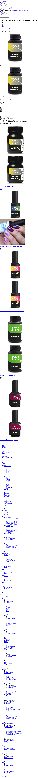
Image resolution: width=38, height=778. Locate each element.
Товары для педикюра (8, 503)
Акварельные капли (7, 466)
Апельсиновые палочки (8, 565)
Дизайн (3, 575)
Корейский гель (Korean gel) (11, 547)
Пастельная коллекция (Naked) (11, 521)
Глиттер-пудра (6, 576)
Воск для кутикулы (7, 588)
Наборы (5, 573)
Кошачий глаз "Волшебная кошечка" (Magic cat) (14, 529)
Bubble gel (8, 477)
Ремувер (5, 775)
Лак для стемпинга (7, 495)
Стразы (5, 579)
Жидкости (6, 555)
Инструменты (6, 493)
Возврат (3, 453)
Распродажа (4, 465)
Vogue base (8, 473)
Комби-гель (6, 642)
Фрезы (7, 507)
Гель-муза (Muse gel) (9, 487)
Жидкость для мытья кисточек (11, 732)
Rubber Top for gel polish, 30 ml (8, 375)
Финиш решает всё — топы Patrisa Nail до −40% (20, 0)
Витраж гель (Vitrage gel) (10, 542)
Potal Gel (7, 484)
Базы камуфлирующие (8, 512)
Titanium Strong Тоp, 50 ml (7, 186)
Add (1, 100)
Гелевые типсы (6, 492)
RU (1, 2)
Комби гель (6, 550)
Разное (5, 497)
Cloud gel (7, 481)
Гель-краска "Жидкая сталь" (9, 580)
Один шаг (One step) (9, 534)
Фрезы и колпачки (7, 652)
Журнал (3, 446)
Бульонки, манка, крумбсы (8, 758)
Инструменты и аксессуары (7, 737)
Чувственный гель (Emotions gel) (11, 545)
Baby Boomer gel (9, 478)
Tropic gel (8, 488)
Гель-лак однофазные (8, 533)
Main (3, 24)
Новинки (4, 462)
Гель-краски (6, 489)
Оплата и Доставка (5, 452)
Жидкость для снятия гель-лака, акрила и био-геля (14, 557)
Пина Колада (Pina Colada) (10, 523)
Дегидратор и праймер (8, 554)
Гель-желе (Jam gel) (9, 540)
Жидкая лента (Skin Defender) (9, 572)
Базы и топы (4, 510)
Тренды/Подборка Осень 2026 (7, 461)
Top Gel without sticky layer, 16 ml (9, 440)
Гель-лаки (4, 516)
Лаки (3, 569)
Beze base (8, 469)
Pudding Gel (8, 485)
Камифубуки (6, 578)
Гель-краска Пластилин (10, 491)
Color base (8, 468)
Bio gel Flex (8, 480)
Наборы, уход (6, 584)
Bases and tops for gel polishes (7, 28)
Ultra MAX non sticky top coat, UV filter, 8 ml (12, 311)
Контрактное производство (7, 457)
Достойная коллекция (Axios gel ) (12, 518)
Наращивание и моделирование (7, 535)
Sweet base (8, 613)
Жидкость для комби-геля (10, 560)
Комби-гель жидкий (9, 498)
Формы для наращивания (8, 505)
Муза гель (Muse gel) (9, 544)
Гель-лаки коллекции (7, 517)
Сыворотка (6, 589)
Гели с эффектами (7, 543)
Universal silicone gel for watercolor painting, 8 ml (13, 246)
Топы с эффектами (7, 514)
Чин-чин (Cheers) (9, 532)
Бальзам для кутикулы (8, 587)
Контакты (4, 447)
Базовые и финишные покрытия (9, 749)
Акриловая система (7, 536)
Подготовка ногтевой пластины (7, 553)
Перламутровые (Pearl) (10, 531)
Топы (5, 504)
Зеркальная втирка (7, 577)
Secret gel (7, 486)
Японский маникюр (5, 592)
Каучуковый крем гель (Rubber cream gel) (13, 541)
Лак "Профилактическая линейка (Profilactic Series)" (13, 571)
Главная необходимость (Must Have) (12, 520)
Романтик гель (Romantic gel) (11, 548)
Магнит (5, 741)
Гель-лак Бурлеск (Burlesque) (11, 688)
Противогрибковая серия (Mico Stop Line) (11, 590)
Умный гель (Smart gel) (10, 710)
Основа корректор (9, 467)
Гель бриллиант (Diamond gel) (11, 623)
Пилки (5, 567)
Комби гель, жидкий (7, 551)
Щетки (5, 508)
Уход (3, 586)
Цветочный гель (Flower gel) (11, 546)
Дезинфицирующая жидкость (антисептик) (13, 731)
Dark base (8, 471)
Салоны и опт (4, 456)
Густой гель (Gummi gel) (10, 624)
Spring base (8, 475)
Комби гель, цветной (9, 500)
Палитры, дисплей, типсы (8, 564)
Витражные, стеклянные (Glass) (11, 530)
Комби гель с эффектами (10, 499)
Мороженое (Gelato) (9, 677)
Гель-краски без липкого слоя (11, 634)
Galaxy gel (8, 483)
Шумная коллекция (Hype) (10, 678)
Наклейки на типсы (7, 566)
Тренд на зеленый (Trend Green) (11, 524)
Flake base (8, 470)
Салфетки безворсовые (8, 501)
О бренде (3, 448)
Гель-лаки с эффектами (8, 525)
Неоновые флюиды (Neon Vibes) (11, 522)
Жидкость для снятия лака (10, 558)
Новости (3, 445)
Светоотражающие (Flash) (10, 689)
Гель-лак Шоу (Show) (9, 526)
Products (3, 26)
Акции (3, 451)
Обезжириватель (9, 559)
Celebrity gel (8, 479)
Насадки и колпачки (9, 506)
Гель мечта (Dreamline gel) (10, 538)
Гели (5, 476)
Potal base (8, 472)
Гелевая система (7, 537)
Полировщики (6, 496)
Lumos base (8, 474)
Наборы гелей (6, 583)
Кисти (5, 494)
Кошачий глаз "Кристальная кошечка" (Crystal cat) (14, 528)
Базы (5, 511)
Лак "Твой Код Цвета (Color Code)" (10, 750)
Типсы (5, 502)
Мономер (8, 561)
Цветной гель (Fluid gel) (10, 539)
